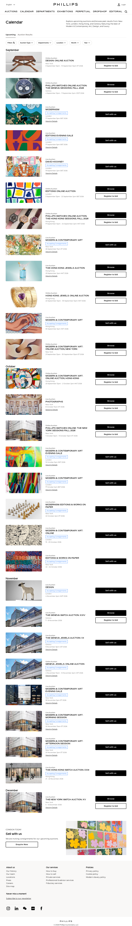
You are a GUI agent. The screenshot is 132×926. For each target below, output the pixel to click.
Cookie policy (92, 874)
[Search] (126, 11)
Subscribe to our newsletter (18, 898)
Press (8, 880)
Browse (110, 58)
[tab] (11, 35)
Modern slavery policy (96, 877)
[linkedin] (16, 908)
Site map (10, 886)
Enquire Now (22, 844)
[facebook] (41, 908)
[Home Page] (66, 4)
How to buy (51, 871)
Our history (11, 871)
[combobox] (10, 5)
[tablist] (66, 35)
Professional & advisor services (60, 880)
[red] (33, 908)
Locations (10, 877)
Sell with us (110, 114)
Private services (53, 877)
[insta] (8, 908)
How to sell (51, 874)
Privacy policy (92, 871)
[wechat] (25, 908)
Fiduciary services (54, 883)
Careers (9, 883)
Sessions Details (52, 410)
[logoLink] (66, 921)
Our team (10, 874)
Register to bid (111, 66)
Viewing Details (51, 121)
